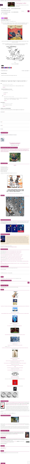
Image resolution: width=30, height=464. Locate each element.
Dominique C (3, 102)
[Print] (11, 67)
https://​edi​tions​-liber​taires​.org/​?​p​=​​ (13, 404)
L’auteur (8, 8)
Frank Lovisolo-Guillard (3, 254)
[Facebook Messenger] (9, 67)
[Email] (3, 67)
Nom (1, 121)
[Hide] (0, 6)
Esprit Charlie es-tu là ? (4, 70)
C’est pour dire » (2, 441)
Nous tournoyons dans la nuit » (6, 10)
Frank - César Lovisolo (3, 258)
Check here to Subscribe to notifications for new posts (9, 134)
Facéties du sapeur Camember (12, 193)
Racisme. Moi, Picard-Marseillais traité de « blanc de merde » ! (14, 252)
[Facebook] (4, 67)
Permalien (11, 84)
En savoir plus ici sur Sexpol (3, 435)
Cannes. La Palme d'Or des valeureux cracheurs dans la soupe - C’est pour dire (10, 261)
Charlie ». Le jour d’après (25, 70)
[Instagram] (7, 67)
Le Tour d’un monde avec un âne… (21, 424)
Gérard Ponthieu (8, 441)
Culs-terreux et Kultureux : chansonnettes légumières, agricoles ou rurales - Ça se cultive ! (12, 263)
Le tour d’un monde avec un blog (15, 8)
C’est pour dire (21, 3)
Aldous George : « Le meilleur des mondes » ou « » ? (13, 0)
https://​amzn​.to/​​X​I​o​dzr (24, 404)
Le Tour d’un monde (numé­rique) (8, 424)
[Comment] (2, 67)
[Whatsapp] (8, 67)
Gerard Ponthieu (7, 21)
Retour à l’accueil (3, 8)
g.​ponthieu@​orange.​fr (11, 278)
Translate (5, 448)
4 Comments (14, 21)
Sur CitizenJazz (5, 13)
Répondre (4, 87)
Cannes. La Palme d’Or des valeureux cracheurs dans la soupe (13, 257)
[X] (6, 67)
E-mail (2, 125)
